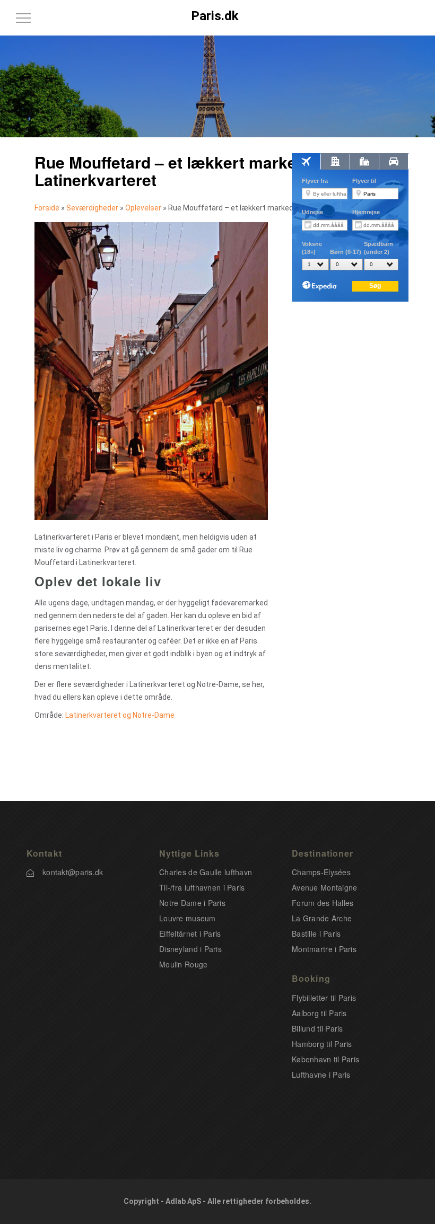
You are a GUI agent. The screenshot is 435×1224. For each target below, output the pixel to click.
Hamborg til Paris (322, 1043)
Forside (46, 208)
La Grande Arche (322, 918)
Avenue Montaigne (324, 887)
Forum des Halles (322, 902)
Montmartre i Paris (324, 949)
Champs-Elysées (321, 872)
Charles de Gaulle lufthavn (205, 872)
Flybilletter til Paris (324, 997)
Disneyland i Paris (190, 949)
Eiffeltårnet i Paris (190, 933)
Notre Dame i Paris (192, 902)
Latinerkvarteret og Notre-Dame (120, 715)
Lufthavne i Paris (321, 1074)
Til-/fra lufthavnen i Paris (202, 887)
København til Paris (325, 1059)
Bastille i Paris (316, 933)
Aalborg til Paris (319, 1013)
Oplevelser (143, 208)
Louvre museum (187, 918)
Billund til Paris (317, 1028)
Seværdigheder (92, 208)
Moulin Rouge (183, 964)
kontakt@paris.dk (72, 872)
